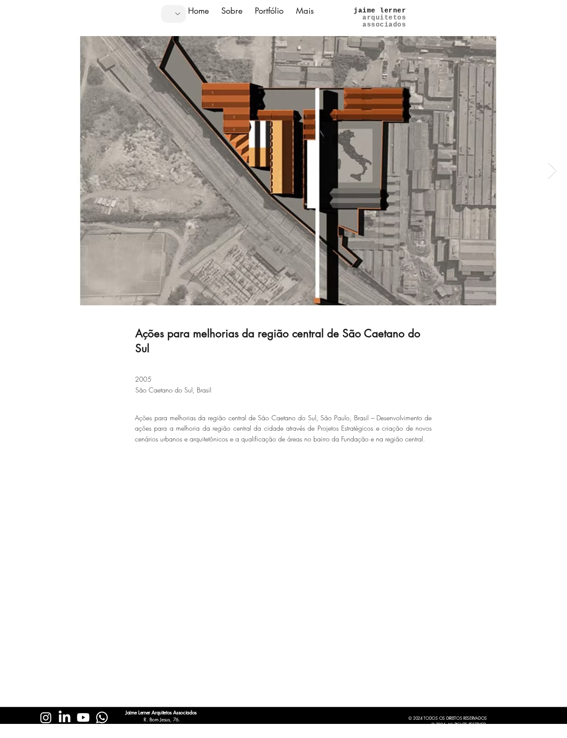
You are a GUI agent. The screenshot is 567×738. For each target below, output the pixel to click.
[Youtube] (83, 717)
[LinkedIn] (64, 717)
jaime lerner (380, 11)
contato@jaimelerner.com (74, 733)
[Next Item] (552, 170)
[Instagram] (46, 717)
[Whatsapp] (102, 717)
